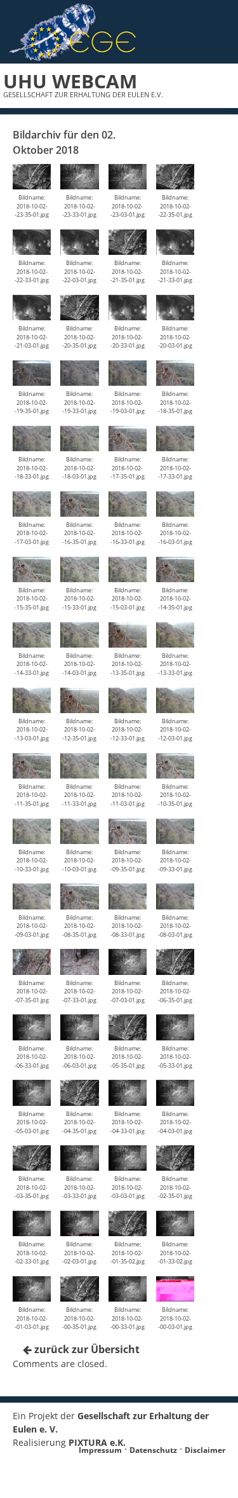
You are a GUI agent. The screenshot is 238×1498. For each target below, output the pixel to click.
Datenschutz (153, 1450)
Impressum (100, 1450)
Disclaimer (205, 1450)
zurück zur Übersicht (86, 1349)
